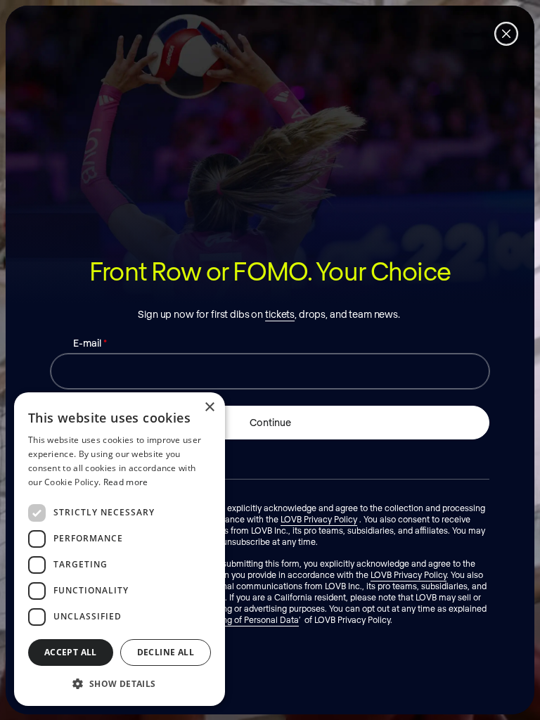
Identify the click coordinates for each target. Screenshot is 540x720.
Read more (125, 482)
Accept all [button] (70, 652)
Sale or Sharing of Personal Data (236, 619)
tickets (280, 314)
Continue (270, 422)
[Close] (506, 33)
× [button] (209, 407)
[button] (119, 683)
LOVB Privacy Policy (319, 519)
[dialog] (119, 549)
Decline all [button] (165, 652)
